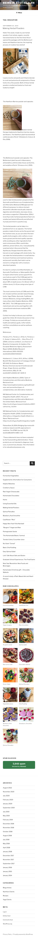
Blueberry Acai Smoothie (11, 516)
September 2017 (9, 863)
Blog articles (7, 888)
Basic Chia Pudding (9, 547)
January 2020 (7, 804)
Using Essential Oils (9, 504)
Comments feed (8, 920)
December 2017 (8, 855)
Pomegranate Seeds (10, 531)
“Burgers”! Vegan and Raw (12, 527)
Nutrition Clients (8, 892)
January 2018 (7, 851)
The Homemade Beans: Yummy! (14, 535)
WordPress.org (7, 924)
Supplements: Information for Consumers (17, 480)
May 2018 (6, 843)
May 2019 (6, 816)
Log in (5, 912)
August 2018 (7, 835)
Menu (20, 12)
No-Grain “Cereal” (9, 543)
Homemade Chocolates (11, 496)
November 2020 (8, 792)
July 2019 (6, 812)
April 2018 (6, 847)
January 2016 (7, 867)
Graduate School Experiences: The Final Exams (19, 559)
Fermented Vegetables (11, 476)
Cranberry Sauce (9, 488)
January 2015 (7, 871)
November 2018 (8, 827)
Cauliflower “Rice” (9, 520)
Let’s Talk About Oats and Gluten (14, 555)
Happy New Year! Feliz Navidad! (13, 524)
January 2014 (7, 875)
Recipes (5, 896)
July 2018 (6, 839)
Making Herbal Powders (13, 28)
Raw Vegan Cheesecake (11, 492)
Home (5, 500)
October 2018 (7, 831)
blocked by (21, 765)
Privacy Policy (7, 934)
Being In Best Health (19, 2)
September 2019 (9, 808)
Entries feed (6, 916)
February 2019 (8, 820)
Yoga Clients (7, 899)
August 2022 (7, 788)
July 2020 (6, 796)
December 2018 (8, 824)
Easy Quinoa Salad (9, 551)
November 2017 (8, 859)
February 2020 (8, 800)
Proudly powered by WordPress (23, 934)
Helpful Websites (9, 484)
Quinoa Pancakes (9, 512)
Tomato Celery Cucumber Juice (13, 539)
